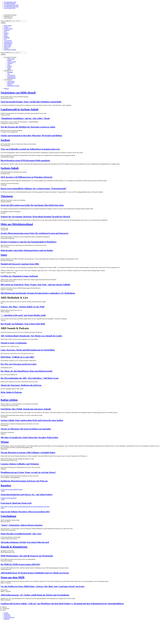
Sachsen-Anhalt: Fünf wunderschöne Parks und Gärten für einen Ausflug (32, 420)
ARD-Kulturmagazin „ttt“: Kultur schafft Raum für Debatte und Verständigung (35, 595)
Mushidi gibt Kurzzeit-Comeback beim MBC (20, 264)
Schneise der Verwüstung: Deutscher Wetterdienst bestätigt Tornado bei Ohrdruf (35, 217)
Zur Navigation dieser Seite (11, 5)
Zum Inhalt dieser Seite (10, 2)
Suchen (3, 22)
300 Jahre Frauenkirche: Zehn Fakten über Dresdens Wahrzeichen (29, 437)
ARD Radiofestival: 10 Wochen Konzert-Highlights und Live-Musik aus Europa (35, 573)
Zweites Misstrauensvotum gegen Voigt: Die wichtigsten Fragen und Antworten (34, 233)
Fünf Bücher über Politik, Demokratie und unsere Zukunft (26, 409)
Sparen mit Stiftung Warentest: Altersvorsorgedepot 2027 (25, 512)
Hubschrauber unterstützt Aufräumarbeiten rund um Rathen (27, 250)
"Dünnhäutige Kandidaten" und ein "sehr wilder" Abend (25, 118)
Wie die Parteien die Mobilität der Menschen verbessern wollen (28, 127)
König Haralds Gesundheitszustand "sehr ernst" (21, 534)
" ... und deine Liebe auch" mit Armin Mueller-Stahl (23, 315)
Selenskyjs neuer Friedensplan (14, 343)
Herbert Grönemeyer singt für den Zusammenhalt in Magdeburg (28, 242)
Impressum (7, 614)
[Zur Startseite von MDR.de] (4, 12)
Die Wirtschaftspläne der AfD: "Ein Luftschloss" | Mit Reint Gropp (29, 378)
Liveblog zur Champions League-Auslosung (19, 276)
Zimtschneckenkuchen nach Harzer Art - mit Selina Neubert (26, 494)
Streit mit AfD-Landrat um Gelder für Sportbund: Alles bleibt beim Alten (32, 205)
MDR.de (6, 88)
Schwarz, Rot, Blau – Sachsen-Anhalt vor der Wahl (22, 307)
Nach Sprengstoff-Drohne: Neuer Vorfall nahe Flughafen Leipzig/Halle (31, 102)
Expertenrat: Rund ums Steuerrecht (16, 503)
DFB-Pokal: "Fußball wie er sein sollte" (18, 357)
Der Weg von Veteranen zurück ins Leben (18, 364)
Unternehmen (5, 608)
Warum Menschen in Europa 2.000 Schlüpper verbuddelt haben (28, 452)
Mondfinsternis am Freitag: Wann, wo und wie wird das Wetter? (28, 472)
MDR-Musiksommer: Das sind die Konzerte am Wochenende (27, 556)
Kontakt (6, 613)
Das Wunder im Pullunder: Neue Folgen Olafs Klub (23, 324)
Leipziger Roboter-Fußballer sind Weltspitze (20, 464)
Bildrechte (6, 619)
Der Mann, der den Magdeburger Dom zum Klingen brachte (26, 371)
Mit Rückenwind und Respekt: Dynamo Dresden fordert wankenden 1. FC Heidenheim (38, 293)
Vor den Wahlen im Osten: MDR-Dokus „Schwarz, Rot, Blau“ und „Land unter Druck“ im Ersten (42, 586)
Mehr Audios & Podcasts (11, 392)
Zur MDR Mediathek (9, 3)
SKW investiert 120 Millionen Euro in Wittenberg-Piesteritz (26, 177)
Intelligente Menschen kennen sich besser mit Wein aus (24, 481)
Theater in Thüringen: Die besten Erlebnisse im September (26, 429)
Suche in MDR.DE (6, 21)
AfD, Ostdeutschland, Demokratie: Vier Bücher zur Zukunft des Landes (31, 336)
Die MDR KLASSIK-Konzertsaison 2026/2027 (20, 564)
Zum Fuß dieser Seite (9, 8)
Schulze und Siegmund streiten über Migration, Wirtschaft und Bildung (31, 135)
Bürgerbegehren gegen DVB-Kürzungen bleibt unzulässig (25, 160)
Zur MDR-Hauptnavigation (11, 6)
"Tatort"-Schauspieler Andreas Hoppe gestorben (21, 525)
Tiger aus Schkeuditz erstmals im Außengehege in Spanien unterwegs (30, 149)
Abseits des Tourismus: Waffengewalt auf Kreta (21, 385)
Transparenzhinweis (9, 617)
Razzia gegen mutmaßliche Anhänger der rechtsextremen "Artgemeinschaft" (34, 188)
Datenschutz (7, 616)
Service (4, 610)
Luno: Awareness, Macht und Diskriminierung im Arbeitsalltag (28, 350)
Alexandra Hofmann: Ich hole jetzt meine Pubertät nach (25, 542)
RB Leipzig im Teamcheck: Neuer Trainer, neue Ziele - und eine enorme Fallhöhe (35, 284)
